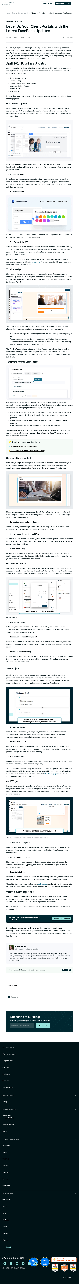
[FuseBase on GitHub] (29, 1263)
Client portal (6, 1067)
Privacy (5, 1166)
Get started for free (63, 3)
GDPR (4, 1131)
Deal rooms (6, 1074)
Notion (4, 1213)
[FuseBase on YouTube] (23, 1263)
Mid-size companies (9, 1054)
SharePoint (6, 1200)
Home (8, 13)
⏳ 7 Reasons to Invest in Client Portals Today (27, 451)
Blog (13, 13)
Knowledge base (8, 1087)
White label (6, 1081)
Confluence (6, 1220)
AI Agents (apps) (8, 1061)
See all (8, 1247)
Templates (6, 1145)
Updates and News (14, 21)
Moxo (4, 1206)
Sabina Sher (12, 37)
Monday (5, 1240)
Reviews (5, 1179)
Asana (4, 1227)
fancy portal (36, 262)
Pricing (4, 1102)
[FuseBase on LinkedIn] (17, 1263)
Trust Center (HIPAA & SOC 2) (8, 1117)
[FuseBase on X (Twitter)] (11, 1263)
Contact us (6, 1186)
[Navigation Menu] (75, 3)
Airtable (5, 1233)
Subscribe (43, 1025)
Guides (4, 1152)
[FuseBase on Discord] (35, 1263)
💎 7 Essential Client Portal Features (23, 446)
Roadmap (5, 1159)
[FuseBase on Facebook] (4, 1263)
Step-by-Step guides (51, 774)
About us (5, 1172)
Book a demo (47, 3)
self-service (42, 884)
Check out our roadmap (61, 918)
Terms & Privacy (8, 1125)
